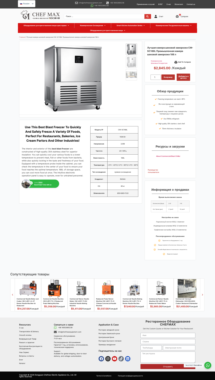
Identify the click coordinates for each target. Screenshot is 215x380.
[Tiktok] (121, 358)
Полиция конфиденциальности (130, 376)
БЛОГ (160, 4)
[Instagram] (108, 358)
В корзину (168, 77)
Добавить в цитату (183, 77)
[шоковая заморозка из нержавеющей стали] (72, 78)
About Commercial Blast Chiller (168, 156)
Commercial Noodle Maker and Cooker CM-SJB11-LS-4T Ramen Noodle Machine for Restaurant (28, 302)
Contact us (191, 4)
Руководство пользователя (153, 171)
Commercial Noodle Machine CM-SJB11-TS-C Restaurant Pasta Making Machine (53, 301)
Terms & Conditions (103, 376)
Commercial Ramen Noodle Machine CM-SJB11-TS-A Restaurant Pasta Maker (158, 301)
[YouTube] (114, 358)
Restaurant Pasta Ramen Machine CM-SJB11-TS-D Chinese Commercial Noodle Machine (106, 302)
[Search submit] (147, 16)
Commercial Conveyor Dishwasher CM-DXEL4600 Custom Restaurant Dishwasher (186, 301)
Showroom (179, 4)
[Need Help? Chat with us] (207, 365)
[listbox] (26, 3)
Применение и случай (146, 4)
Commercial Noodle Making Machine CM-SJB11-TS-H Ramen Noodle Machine (132, 301)
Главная (22, 37)
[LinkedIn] (127, 358)
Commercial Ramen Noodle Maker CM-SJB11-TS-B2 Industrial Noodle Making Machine (79, 302)
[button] (12, 294)
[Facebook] (101, 358)
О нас (168, 4)
